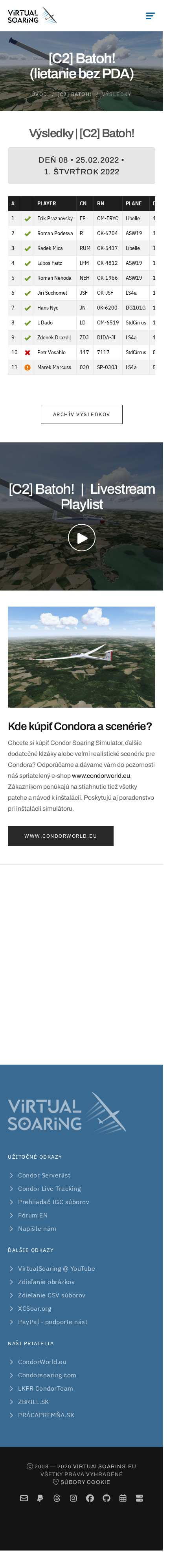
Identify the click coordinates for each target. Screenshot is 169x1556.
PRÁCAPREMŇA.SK (46, 1415)
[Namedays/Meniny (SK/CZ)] (123, 1498)
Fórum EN (33, 1215)
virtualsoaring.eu (104, 1466)
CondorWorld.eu (42, 1362)
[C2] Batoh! (74, 94)
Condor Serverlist (44, 1175)
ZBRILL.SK (33, 1402)
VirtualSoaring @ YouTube (56, 1268)
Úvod (39, 94)
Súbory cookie (85, 1482)
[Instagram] (73, 1498)
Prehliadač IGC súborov (53, 1202)
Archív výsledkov (81, 414)
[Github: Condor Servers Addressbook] (106, 1498)
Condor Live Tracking (49, 1188)
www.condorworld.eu (101, 775)
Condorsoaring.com (47, 1375)
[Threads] (57, 1498)
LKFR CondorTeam (45, 1388)
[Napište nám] (24, 1498)
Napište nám (37, 1228)
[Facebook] (90, 1498)
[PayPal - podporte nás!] (40, 1498)
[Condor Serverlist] (139, 1498)
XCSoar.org (34, 1308)
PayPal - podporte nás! (52, 1322)
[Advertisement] (84, 964)
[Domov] (32, 16)
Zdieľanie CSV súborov (52, 1295)
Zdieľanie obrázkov (46, 1282)
